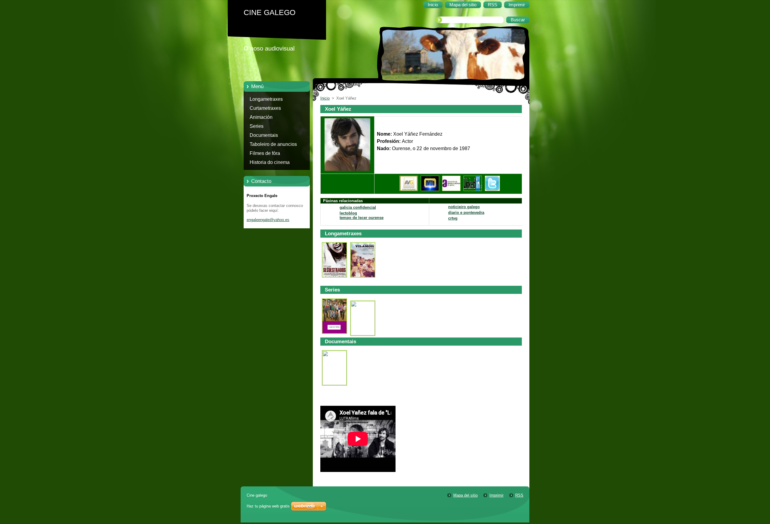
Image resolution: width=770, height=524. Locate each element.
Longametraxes (266, 99)
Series (256, 126)
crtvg (452, 218)
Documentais (264, 135)
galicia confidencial (358, 207)
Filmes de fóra (265, 153)
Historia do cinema (270, 162)
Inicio (325, 98)
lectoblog (348, 213)
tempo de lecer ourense (361, 217)
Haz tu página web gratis (268, 506)
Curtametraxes (265, 108)
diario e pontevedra (466, 212)
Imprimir (496, 495)
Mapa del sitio (465, 495)
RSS (519, 495)
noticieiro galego (464, 207)
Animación (261, 117)
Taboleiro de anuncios (273, 144)
